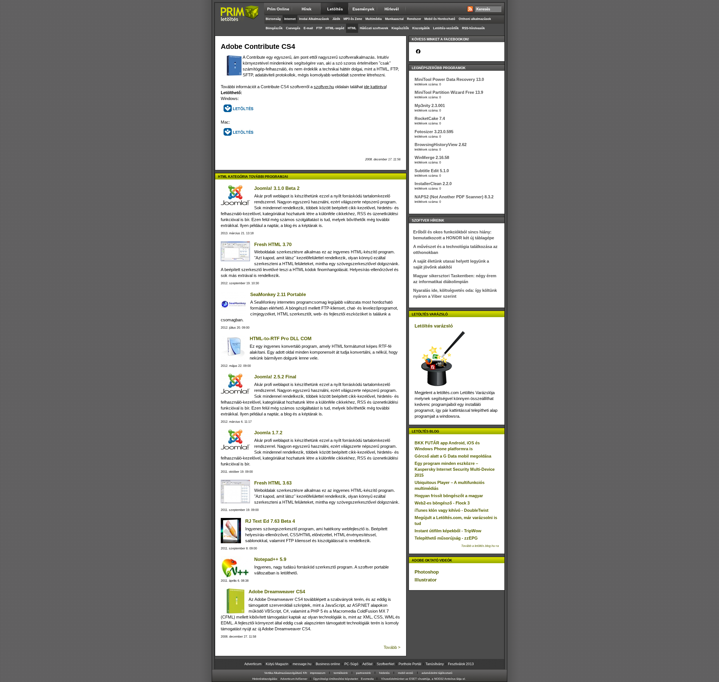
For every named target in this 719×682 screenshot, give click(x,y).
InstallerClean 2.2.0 (433, 183)
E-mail (308, 28)
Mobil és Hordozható (439, 19)
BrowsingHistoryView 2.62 (441, 144)
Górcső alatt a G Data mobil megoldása (453, 456)
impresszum (317, 672)
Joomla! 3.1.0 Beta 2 (276, 188)
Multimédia (373, 19)
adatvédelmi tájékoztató (437, 672)
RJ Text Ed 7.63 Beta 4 (270, 521)
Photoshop (427, 572)
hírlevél (391, 9)
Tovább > (392, 647)
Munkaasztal (394, 19)
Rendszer (414, 19)
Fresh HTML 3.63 (273, 483)
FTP (319, 28)
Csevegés (293, 28)
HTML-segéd (335, 28)
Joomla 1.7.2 (268, 432)
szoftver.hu (324, 86)
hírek (306, 9)
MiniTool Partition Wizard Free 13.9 (449, 92)
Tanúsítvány (435, 664)
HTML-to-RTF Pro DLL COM (280, 338)
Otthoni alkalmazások (475, 19)
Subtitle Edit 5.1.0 (432, 170)
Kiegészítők (400, 28)
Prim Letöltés (239, 18)
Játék (336, 19)
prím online (278, 9)
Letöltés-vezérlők (446, 28)
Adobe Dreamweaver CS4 (277, 591)
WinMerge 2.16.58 (432, 157)
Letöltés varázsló (434, 326)
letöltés (335, 9)
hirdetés (384, 672)
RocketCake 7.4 (430, 118)
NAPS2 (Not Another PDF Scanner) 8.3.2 (454, 196)
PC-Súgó (351, 664)
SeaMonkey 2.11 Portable (278, 294)
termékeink (341, 672)
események (363, 9)
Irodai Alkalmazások (314, 19)
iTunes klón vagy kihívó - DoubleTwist (451, 510)
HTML (352, 28)
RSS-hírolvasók (473, 28)
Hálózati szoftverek (374, 28)
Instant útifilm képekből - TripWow (448, 530)
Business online (328, 664)
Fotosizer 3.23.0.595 (434, 131)
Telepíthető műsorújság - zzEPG (446, 538)
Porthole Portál (410, 664)
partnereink (363, 672)
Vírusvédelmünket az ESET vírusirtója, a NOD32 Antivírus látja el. (423, 678)
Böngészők (274, 28)
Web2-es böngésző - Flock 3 (442, 503)
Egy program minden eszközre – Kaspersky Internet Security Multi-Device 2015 (455, 469)
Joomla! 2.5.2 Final (275, 376)
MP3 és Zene (352, 19)
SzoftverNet (385, 664)
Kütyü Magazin (277, 664)
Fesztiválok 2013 (461, 664)
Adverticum (252, 664)
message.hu (302, 664)
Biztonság (273, 19)
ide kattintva (375, 86)
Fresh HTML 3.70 (273, 244)
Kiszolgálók (421, 28)
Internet (290, 19)
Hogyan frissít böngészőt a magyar (449, 495)
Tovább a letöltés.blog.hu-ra (480, 545)
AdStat (367, 664)
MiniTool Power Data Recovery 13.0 (449, 79)
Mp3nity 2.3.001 (430, 105)
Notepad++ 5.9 (270, 559)
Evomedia (367, 678)
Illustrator (426, 580)
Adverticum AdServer (293, 678)
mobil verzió (405, 672)
